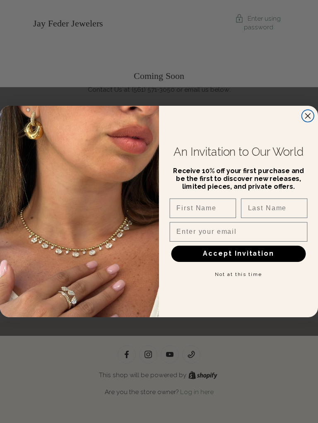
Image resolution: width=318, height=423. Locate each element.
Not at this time (238, 274)
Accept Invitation (238, 254)
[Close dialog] (308, 116)
